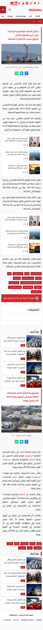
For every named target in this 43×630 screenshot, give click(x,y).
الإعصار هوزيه (14, 282)
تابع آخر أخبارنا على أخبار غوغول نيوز (19, 298)
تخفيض (10, 543)
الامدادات (22, 547)
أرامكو (32, 459)
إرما (9, 273)
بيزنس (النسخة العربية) (29, 67)
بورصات (10, 16)
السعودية (29, 456)
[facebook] (26, 73)
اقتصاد (37, 16)
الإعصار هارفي (18, 273)
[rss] (19, 3)
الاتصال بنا (7, 619)
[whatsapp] (17, 73)
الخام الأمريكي (36, 273)
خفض (15, 477)
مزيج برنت (17, 278)
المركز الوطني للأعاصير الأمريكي (31, 282)
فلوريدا (38, 278)
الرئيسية (40, 21)
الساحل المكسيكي (15, 287)
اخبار (30, 16)
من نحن (16, 619)
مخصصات (7, 459)
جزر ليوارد (38, 287)
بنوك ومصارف (21, 16)
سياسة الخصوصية (27, 619)
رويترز (39, 543)
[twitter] (21, 73)
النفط (26, 273)
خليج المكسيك (36, 291)
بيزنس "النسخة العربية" (22, 435)
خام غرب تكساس (28, 278)
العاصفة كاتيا (28, 287)
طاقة (34, 21)
